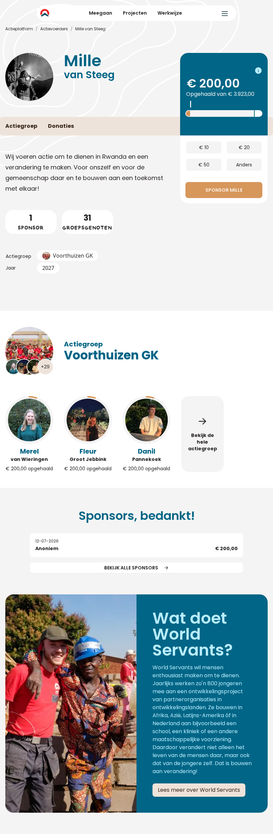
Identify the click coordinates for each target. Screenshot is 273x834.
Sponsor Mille (223, 190)
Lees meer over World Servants (199, 790)
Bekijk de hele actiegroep (202, 442)
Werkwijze (169, 13)
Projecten (135, 13)
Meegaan (100, 13)
